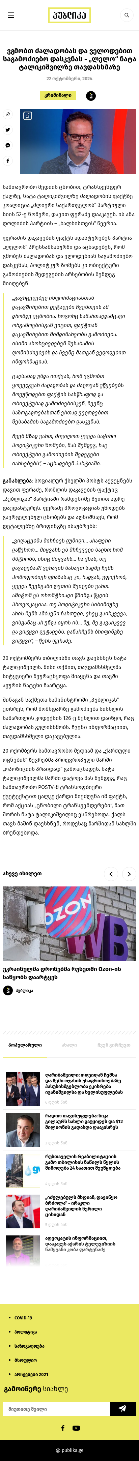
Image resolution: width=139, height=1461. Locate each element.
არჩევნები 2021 (31, 1374)
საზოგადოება (30, 1346)
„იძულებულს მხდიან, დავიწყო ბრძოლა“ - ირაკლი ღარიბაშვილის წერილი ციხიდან (81, 1206)
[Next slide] (129, 874)
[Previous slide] (111, 874)
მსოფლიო (26, 1360)
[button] (127, 15)
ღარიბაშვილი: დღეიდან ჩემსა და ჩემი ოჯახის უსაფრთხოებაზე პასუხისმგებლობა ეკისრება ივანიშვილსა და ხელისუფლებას (84, 1083)
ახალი (69, 1045)
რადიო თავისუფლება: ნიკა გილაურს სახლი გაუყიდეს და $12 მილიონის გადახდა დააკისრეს (84, 1121)
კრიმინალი (58, 95)
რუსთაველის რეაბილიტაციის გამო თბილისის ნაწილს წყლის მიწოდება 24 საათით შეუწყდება (82, 1162)
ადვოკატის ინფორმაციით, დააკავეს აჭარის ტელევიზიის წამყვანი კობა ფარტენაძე (80, 1244)
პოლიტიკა (26, 1332)
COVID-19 (23, 1317)
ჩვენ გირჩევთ (114, 1045)
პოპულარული (25, 1045)
